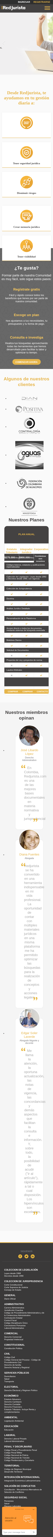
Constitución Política (13, 1348)
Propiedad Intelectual (13, 1339)
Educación (9, 1430)
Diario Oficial (10, 1299)
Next (49, 43)
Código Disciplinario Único (16, 1323)
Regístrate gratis (26, 289)
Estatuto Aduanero (12, 1399)
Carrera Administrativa (14, 1308)
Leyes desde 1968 (12, 1273)
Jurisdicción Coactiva (13, 1310)
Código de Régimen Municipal (17, 1469)
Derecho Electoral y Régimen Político (20, 1390)
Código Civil (9, 1357)
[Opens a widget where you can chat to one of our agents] (19, 1521)
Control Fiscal (10, 1320)
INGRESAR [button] (24, 2)
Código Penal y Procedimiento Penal (20, 1450)
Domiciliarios (10, 1376)
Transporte (9, 1381)
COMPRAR (13, 691)
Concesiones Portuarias (15, 1325)
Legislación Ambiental (14, 1421)
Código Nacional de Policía (16, 1455)
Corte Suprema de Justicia (16, 1287)
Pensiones (9, 1501)
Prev (3, 43)
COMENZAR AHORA (26, 362)
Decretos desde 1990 (13, 1276)
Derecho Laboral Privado (15, 1439)
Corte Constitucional (13, 1285)
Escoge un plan (26, 315)
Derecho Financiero (13, 1407)
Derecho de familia (12, 1365)
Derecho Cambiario (13, 1402)
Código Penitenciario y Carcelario (19, 1460)
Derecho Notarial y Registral (16, 1367)
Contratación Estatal (13, 1318)
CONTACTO (42, 691)
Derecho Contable (12, 1404)
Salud (6, 1379)
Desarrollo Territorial (13, 1472)
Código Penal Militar (13, 1453)
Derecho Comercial (12, 1337)
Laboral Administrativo (14, 1328)
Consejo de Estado (12, 1290)
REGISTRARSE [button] (41, 2)
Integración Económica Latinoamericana (22, 1480)
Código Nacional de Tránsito (17, 1458)
